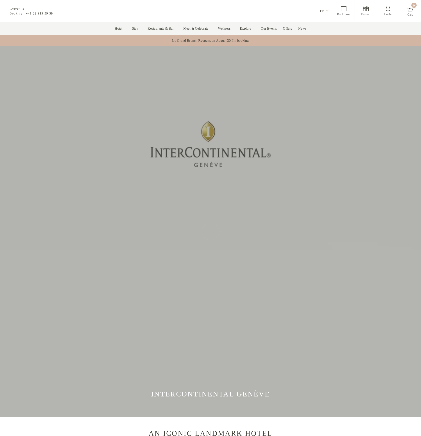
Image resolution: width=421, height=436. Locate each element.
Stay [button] (128, 28)
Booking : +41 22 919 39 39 (32, 13)
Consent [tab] (144, 186)
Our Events (274, 28)
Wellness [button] (226, 28)
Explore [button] (248, 28)
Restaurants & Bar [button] (156, 28)
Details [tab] (210, 186)
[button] (322, 11)
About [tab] (276, 186)
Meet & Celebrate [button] (195, 28)
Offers (294, 28)
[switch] (186, 242)
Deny (148, 261)
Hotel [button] (111, 28)
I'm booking (244, 40)
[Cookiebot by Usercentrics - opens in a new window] (285, 172)
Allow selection (210, 261)
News (310, 28)
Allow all (273, 261)
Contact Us (18, 8)
